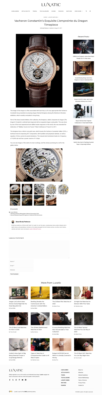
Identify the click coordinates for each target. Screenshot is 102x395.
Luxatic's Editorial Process (35, 229)
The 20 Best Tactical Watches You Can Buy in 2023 (82, 330)
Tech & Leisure (44, 11)
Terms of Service (82, 380)
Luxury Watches (53, 17)
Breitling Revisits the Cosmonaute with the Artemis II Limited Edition (39, 304)
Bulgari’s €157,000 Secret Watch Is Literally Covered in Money (61, 355)
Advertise (80, 372)
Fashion (60, 11)
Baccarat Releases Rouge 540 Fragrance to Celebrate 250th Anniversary (26, 215)
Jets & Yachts (26, 11)
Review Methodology (83, 377)
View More (78, 11)
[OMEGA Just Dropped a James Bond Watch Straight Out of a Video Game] (83, 47)
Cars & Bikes (15, 11)
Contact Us (81, 385)
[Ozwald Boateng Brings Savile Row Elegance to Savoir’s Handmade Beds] (83, 68)
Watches (69, 11)
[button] (86, 11)
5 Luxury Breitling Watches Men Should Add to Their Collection (61, 330)
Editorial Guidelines (83, 375)
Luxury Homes (65, 380)
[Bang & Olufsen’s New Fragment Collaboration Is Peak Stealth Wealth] (83, 111)
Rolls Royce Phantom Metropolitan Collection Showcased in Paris (25, 213)
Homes (53, 11)
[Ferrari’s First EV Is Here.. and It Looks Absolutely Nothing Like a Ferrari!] (83, 90)
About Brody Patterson (23, 222)
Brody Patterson (45, 28)
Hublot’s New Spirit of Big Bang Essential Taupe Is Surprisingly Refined (17, 355)
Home (45, 17)
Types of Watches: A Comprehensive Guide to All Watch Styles (40, 355)
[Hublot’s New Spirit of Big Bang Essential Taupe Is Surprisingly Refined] (83, 133)
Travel (35, 11)
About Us (80, 370)
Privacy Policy (81, 382)
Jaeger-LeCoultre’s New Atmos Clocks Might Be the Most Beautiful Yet (18, 304)
